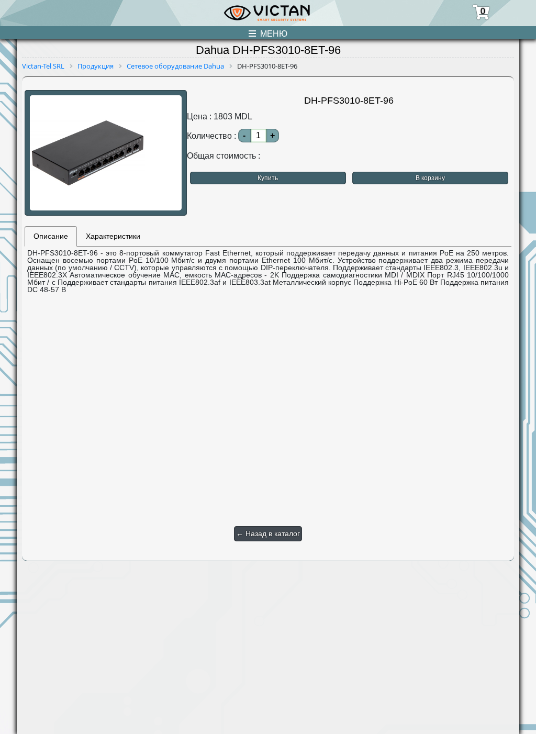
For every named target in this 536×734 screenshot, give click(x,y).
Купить (268, 178)
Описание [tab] (51, 236)
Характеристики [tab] (113, 236)
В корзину (430, 178)
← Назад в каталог (268, 533)
